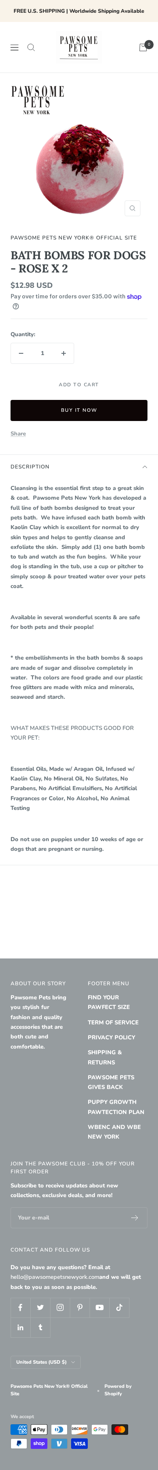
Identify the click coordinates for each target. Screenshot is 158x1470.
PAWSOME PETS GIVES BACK (111, 1082)
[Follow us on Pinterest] (80, 1308)
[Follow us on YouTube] (99, 1308)
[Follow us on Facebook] (20, 1308)
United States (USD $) (41, 1362)
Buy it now (79, 410)
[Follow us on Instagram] (60, 1308)
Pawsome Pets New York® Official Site (74, 237)
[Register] (135, 1218)
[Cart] (143, 47)
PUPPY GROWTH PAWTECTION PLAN (116, 1107)
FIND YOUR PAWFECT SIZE (109, 1002)
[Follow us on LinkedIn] (20, 1327)
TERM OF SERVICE (113, 1023)
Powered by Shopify (118, 1390)
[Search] (31, 47)
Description (30, 466)
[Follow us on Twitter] (40, 1308)
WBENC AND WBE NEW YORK (114, 1132)
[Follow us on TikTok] (119, 1308)
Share (18, 434)
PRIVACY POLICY (111, 1038)
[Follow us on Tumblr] (40, 1327)
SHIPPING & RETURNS (105, 1057)
